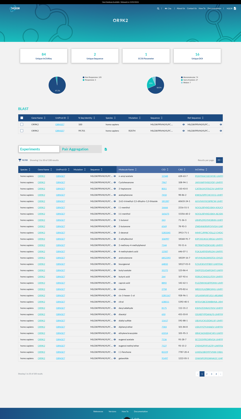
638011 (165, 301)
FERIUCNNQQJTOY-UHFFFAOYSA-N (213, 276)
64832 (165, 264)
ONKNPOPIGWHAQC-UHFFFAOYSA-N (215, 358)
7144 (164, 245)
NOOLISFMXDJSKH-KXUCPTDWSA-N (214, 207)
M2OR (229, 8)
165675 (165, 213)
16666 (165, 207)
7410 (164, 195)
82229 (165, 352)
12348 (165, 176)
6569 (164, 226)
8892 (164, 282)
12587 (165, 251)
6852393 (166, 257)
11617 (165, 320)
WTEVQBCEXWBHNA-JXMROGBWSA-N (215, 301)
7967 (164, 182)
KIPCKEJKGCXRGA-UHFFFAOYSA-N (213, 238)
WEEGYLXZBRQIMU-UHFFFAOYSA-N (214, 289)
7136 (164, 339)
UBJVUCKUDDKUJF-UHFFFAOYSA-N (214, 320)
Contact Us (192, 8)
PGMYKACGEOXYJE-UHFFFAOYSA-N (214, 176)
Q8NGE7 (59, 124)
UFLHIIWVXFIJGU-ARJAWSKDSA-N (213, 295)
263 (163, 220)
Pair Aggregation (75, 149)
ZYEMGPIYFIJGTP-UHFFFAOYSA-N (213, 345)
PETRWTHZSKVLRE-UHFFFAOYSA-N (213, 245)
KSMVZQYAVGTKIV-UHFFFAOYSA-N (214, 308)
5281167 (166, 295)
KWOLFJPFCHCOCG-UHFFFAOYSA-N (214, 195)
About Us (181, 8)
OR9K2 (41, 176)
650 (163, 314)
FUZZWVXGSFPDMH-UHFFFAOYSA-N (214, 282)
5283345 (166, 232)
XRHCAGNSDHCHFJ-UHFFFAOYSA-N (214, 333)
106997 (165, 238)
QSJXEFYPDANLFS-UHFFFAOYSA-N (213, 314)
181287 (165, 201)
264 (163, 276)
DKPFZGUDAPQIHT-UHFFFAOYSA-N (214, 270)
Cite (169, 8)
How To (202, 8)
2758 (164, 289)
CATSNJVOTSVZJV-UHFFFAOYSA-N (213, 188)
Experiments (30, 149)
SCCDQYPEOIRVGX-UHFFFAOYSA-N (214, 339)
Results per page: (206, 160)
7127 (164, 345)
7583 (164, 326)
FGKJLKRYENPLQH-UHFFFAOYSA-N (213, 251)
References (98, 411)
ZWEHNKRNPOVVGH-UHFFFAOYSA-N (215, 226)
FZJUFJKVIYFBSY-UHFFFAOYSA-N (212, 264)
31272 (165, 270)
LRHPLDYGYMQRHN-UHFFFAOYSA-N (214, 220)
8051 (164, 188)
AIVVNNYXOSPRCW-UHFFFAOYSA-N (214, 201)
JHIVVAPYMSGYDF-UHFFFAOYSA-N (213, 182)
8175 (164, 308)
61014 (165, 333)
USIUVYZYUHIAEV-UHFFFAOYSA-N (213, 326)
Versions (112, 411)
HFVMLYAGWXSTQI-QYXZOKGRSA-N (214, 257)
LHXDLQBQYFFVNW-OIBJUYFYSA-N (214, 352)
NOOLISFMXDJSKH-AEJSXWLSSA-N (213, 213)
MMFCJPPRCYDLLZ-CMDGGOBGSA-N (215, 232)
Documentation (214, 8)
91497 (165, 358)
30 (219, 160)
